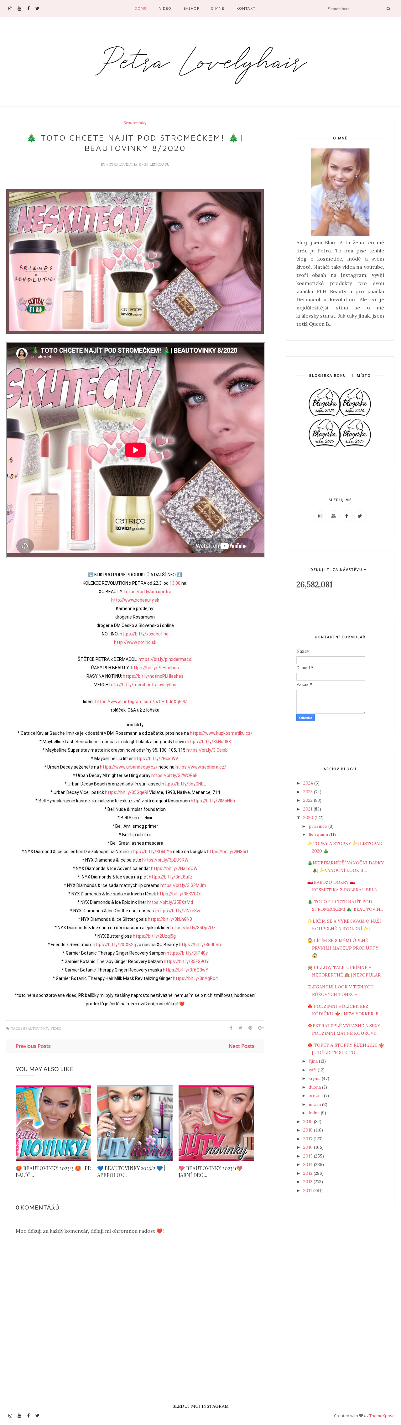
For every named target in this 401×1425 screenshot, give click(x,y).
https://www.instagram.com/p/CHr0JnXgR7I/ (141, 701)
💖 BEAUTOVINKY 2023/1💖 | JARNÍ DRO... (212, 1171)
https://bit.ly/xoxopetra (147, 591)
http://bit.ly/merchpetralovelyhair (142, 684)
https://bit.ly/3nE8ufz (170, 876)
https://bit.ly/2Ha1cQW (174, 868)
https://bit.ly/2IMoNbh (213, 800)
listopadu (319, 834)
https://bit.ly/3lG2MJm (183, 885)
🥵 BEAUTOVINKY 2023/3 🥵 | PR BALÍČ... (53, 1171)
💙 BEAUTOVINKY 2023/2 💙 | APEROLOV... (131, 1171)
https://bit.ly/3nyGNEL (184, 783)
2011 (308, 1190)
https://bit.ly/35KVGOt (179, 893)
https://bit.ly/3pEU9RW (165, 860)
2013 (308, 1173)
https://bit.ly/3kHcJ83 (209, 741)
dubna (315, 1087)
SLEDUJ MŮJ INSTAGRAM (201, 1406)
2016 (308, 1147)
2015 (308, 1156)
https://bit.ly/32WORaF (174, 775)
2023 (308, 792)
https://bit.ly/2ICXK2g (114, 944)
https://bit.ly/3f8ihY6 (151, 851)
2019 (308, 1121)
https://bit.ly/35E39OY (186, 961)
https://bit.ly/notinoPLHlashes (153, 676)
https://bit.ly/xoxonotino (144, 633)
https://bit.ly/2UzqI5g (154, 936)
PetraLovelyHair (124, 164)
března (316, 1095)
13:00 (174, 583)
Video (165, 8)
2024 (308, 783)
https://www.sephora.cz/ (200, 767)
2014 (308, 1164)
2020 (309, 817)
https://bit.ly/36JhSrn (200, 944)
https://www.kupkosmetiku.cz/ (221, 733)
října (314, 1061)
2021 (308, 809)
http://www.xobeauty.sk (135, 600)
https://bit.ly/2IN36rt (227, 851)
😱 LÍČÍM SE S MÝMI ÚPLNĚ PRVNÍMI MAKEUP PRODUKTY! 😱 (343, 948)
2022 (308, 800)
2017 (308, 1139)
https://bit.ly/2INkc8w (178, 910)
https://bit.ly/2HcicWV (156, 758)
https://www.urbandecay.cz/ (129, 767)
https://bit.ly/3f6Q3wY (185, 969)
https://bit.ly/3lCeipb (207, 750)
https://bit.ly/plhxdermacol (165, 659)
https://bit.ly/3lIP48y (187, 953)
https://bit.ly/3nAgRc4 (195, 978)
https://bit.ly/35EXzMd (170, 902)
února (315, 1104)
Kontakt (246, 8)
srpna (315, 1078)
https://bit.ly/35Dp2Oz (193, 927)
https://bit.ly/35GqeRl (126, 792)
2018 (308, 1130)
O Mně (217, 8)
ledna (315, 1113)
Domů (141, 8)
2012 (308, 1181)
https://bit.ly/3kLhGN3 (170, 919)
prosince (318, 826)
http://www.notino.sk (135, 642)
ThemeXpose (382, 1415)
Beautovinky (135, 123)
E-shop (192, 8)
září (313, 1070)
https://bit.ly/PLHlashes (155, 667)
